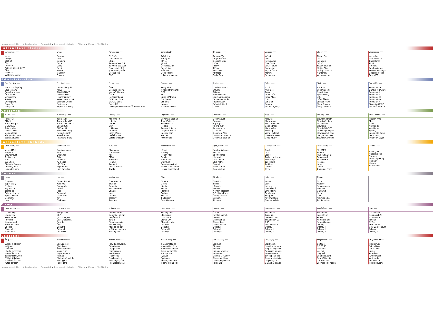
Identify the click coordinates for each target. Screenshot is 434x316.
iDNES (164, 61)
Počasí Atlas (10, 128)
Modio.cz (9, 73)
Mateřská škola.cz (13, 260)
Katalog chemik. (220, 215)
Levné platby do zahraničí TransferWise (127, 106)
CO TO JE (321, 246)
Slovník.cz (321, 126)
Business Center (64, 102)
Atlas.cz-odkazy (116, 227)
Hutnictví (9, 220)
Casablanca (374, 61)
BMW (111, 157)
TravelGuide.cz (168, 121)
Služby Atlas (322, 68)
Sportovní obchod (221, 150)
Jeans (268, 155)
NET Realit (166, 159)
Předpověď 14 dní (13, 135)
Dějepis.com (114, 246)
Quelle (268, 150)
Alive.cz (60, 256)
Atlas (7, 63)
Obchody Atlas (11, 167)
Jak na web (374, 249)
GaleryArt (321, 191)
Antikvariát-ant (271, 198)
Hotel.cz (164, 126)
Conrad (216, 164)
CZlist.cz (217, 131)
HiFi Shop (61, 164)
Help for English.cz (273, 249)
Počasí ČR (10, 119)
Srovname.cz (11, 155)
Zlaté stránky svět (117, 70)
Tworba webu (375, 256)
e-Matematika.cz (168, 244)
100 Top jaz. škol (272, 256)
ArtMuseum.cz (323, 186)
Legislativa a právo (221, 97)
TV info (216, 68)
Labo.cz (216, 217)
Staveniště (270, 213)
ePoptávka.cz (375, 224)
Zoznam (60, 75)
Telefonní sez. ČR (117, 63)
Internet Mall (10, 150)
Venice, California (377, 133)
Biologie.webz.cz (221, 251)
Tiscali (216, 184)
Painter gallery (323, 200)
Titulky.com (166, 198)
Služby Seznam (324, 66)
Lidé (267, 58)
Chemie (8, 227)
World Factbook (272, 133)
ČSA (111, 126)
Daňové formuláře (377, 90)
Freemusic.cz (115, 181)
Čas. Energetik (63, 217)
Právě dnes (166, 56)
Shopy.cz (9, 152)
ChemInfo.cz (218, 222)
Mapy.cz (268, 119)
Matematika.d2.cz (169, 246)
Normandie (374, 126)
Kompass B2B (375, 215)
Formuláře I (374, 92)
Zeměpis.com (115, 251)
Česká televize (219, 61)
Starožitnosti (374, 166)
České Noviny (167, 66)
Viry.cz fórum (271, 70)
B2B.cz (372, 222)
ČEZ (59, 224)
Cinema (164, 181)
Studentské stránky (65, 258)
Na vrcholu (322, 73)
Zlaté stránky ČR (116, 68)
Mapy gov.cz (270, 121)
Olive (267, 169)
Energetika (10, 215)
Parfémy (269, 164)
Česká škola (322, 92)
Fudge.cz (9, 181)
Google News (167, 73)
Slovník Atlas (323, 123)
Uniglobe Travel (168, 131)
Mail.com (61, 73)
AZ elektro (61, 162)
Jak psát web (375, 246)
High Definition (64, 169)
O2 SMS (112, 56)
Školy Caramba (324, 106)
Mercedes (113, 159)
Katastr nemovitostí (65, 99)
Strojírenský (114, 217)
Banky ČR (113, 104)
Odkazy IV (165, 231)
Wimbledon (374, 128)
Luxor (319, 164)
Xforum (268, 73)
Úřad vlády (10, 94)
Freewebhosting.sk (378, 70)
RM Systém (166, 99)
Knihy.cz (269, 186)
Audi (111, 155)
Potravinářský (115, 224)
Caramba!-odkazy (117, 215)
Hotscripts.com (376, 263)
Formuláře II (374, 94)
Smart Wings (115, 133)
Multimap (269, 131)
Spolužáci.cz (62, 244)
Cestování (46, 44)
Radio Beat (218, 75)
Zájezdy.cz (218, 123)
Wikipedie (321, 249)
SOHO (320, 63)
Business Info (63, 104)
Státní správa (11, 90)
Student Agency (272, 106)
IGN (58, 198)
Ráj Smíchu (10, 188)
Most (371, 121)
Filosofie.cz (114, 256)
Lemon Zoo (10, 200)
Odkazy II (61, 229)
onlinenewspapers (169, 75)
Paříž (371, 123)
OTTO (267, 152)
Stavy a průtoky (12, 138)
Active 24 (373, 56)
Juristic (216, 106)
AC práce (269, 90)
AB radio (217, 73)
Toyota (112, 169)
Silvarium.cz (322, 213)
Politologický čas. (117, 260)
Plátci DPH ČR (63, 92)
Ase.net (164, 135)
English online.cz (273, 253)
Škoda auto (114, 150)
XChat (268, 56)
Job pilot (269, 102)
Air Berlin (113, 131)
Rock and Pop (115, 188)
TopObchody (10, 157)
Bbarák (112, 191)
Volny (59, 66)
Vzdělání (101, 44)
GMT (319, 58)
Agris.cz (320, 217)
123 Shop (9, 162)
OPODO (112, 123)
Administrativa (30, 44)
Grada (320, 167)
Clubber (112, 195)
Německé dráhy (64, 133)
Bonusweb (62, 186)
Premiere (165, 191)
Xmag (111, 193)
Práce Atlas (270, 97)
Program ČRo (219, 58)
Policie (8, 99)
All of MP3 (321, 150)
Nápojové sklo (375, 154)
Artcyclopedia (323, 198)
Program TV (218, 56)
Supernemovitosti (169, 164)
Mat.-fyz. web (167, 253)
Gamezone (62, 195)
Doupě (60, 188)
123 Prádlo (270, 162)
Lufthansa (113, 128)
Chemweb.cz (219, 220)
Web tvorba (374, 258)
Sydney (372, 131)
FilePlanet (61, 200)
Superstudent (323, 90)
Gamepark (61, 193)
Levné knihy (270, 191)
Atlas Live (217, 70)
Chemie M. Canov (221, 256)
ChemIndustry (219, 224)
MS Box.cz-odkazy (117, 229)
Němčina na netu (273, 246)
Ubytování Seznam (169, 119)
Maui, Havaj (374, 135)
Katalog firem (115, 231)
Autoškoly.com (11, 263)
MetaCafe (9, 198)
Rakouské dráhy (64, 138)
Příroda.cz (217, 263)
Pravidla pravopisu (325, 131)
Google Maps (271, 126)
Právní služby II (220, 104)
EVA (59, 157)
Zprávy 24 (165, 58)
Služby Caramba (324, 70)
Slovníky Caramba (325, 138)
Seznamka (270, 75)
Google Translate (325, 135)
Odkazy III (61, 231)
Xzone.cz (61, 184)
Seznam (8, 61)
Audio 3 (320, 152)
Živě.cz (372, 251)
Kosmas (320, 162)
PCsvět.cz (373, 253)
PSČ (111, 75)
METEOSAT (10, 126)
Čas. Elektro (166, 217)
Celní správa (10, 102)
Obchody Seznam (13, 164)
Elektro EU (166, 220)
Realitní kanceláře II (170, 169)
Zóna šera (321, 61)
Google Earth (271, 138)
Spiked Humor (11, 195)
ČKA (163, 92)
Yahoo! (60, 70)
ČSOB (112, 94)
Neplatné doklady (65, 106)
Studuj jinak (62, 260)
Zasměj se (9, 191)
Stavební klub (271, 217)
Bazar (319, 181)
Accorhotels (166, 138)
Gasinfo (60, 222)
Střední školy (323, 99)
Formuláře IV (375, 99)
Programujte (374, 244)
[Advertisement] (217, 21)
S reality (164, 152)
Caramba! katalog (273, 263)
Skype (112, 61)
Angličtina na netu (273, 251)
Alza (59, 152)
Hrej (59, 191)
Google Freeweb (376, 73)
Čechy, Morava (220, 195)
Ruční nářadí (219, 167)
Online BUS (62, 126)
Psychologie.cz (116, 258)
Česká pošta (114, 73)
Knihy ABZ (269, 195)
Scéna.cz (217, 188)
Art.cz (319, 193)
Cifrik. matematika (169, 251)
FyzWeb (164, 256)
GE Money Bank (116, 99)
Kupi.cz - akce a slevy (15, 68)
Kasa (7, 159)
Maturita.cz (62, 251)
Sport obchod (219, 155)
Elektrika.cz (166, 215)
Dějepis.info (114, 249)
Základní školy (323, 102)
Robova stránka (272, 200)
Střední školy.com (13, 251)
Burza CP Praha (168, 97)
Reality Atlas (166, 155)
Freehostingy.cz (376, 68)
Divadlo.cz (218, 181)
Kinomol (165, 188)
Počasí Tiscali (11, 131)
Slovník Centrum (324, 121)
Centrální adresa (12, 92)
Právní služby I (219, 102)
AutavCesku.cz (116, 167)
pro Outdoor (218, 159)
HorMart (373, 66)
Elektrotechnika (12, 224)
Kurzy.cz (165, 104)
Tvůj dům (269, 215)
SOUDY (216, 90)
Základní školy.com (13, 256)
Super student (63, 253)
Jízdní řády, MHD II (65, 123)
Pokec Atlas (270, 61)
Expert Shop (62, 167)
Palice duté (62, 263)
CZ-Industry (10, 213)
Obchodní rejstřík (64, 87)
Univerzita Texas (272, 135)
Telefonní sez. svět (117, 66)
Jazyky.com (270, 244)
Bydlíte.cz (165, 162)
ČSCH (216, 213)
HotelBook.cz (167, 123)
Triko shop (270, 159)
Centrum (9, 65)
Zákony (216, 92)
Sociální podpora (377, 106)
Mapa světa (270, 128)
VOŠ (319, 97)
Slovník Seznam (324, 119)
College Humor (12, 193)
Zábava (81, 44)
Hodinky (373, 161)
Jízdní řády (62, 119)
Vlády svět (9, 106)
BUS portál (62, 128)
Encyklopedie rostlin (326, 263)
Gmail (59, 68)
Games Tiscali (63, 181)
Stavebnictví (10, 229)
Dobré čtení (270, 188)
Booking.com (167, 133)
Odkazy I (61, 227)
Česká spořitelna (116, 90)
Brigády (268, 104)
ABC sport (217, 152)
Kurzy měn (166, 87)
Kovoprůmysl (11, 222)
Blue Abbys (218, 162)
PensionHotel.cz (168, 128)
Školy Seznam (323, 104)
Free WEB (373, 75)
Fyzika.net (165, 258)
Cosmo (268, 167)
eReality (165, 150)
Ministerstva (10, 97)
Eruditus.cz (270, 193)
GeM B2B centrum (377, 227)
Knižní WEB (322, 159)
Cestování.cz (219, 119)
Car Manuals (323, 260)
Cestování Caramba (222, 135)
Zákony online (219, 94)
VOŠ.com (9, 249)
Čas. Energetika (64, 220)
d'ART (320, 195)
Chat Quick (270, 63)
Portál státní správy (13, 87)
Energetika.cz (63, 213)
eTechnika (61, 159)
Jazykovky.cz (271, 260)
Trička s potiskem (273, 157)
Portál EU (9, 104)
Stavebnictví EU (272, 220)
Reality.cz (165, 157)
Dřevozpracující (116, 222)
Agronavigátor (323, 220)
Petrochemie (10, 217)
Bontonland (322, 157)
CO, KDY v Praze (221, 193)
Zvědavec (165, 70)
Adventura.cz (219, 128)
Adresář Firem (115, 213)
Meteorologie (11, 133)
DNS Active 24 (375, 58)
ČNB (111, 87)
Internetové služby (10, 44)
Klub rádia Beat (324, 155)
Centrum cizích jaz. (273, 258)
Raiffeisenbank (116, 97)
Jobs (267, 99)
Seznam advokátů (221, 99)
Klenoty (372, 163)
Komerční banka (116, 92)
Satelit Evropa (11, 123)
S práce (268, 87)
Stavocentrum (271, 224)
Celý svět (321, 253)
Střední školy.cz (12, 253)
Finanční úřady (64, 97)
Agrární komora (324, 222)
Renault (112, 162)
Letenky (112, 121)
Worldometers (323, 75)
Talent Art (321, 188)
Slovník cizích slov (325, 133)
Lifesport (217, 157)
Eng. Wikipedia (324, 258)
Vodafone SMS (116, 58)
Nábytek (373, 156)
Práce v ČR (270, 94)
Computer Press (324, 169)
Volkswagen (114, 152)
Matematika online (169, 249)
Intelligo (372, 220)
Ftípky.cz (9, 186)
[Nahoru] (419, 237)
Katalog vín (374, 151)
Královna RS (115, 119)
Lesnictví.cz (322, 215)
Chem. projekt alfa (221, 260)
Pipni (371, 63)
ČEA (59, 215)
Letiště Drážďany (116, 138)
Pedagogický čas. (117, 263)
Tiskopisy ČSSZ (376, 104)
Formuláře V (374, 102)
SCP (163, 94)
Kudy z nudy (218, 126)
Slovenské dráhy (64, 131)
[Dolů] (419, 49)
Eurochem (217, 253)
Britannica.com (324, 256)
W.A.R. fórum (271, 66)
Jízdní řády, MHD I (65, 121)
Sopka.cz (217, 121)
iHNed (164, 63)
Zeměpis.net (114, 253)
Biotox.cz (217, 249)
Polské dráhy (63, 135)
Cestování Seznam (221, 138)
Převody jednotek (169, 260)
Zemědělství (10, 231)
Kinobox (165, 186)
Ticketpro (217, 200)
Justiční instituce (220, 87)
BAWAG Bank (115, 102)
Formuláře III (375, 97)
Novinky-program (221, 191)
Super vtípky (10, 184)
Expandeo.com (12, 169)
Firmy (91, 44)
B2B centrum (375, 217)
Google (8, 58)
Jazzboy (112, 198)
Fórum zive (270, 68)
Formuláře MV (375, 87)
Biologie (217, 246)
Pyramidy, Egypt (376, 138)
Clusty (8, 70)
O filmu (164, 184)
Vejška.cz (9, 246)
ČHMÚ (8, 121)
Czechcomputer (64, 150)
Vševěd (320, 251)
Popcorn (113, 200)
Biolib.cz (217, 244)
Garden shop (219, 169)
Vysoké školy (323, 94)
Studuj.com (62, 246)
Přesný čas (322, 56)
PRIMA (216, 66)
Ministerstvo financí (170, 90)
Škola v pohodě (64, 249)
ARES (59, 90)
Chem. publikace (221, 258)
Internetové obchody (64, 44)
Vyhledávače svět (13, 75)
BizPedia (165, 102)
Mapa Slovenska (272, 123)
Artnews (320, 184)
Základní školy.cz (12, 258)
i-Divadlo (217, 186)
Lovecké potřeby (376, 158)
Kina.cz (164, 195)
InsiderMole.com (168, 106)
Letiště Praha (115, 135)
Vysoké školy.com (13, 244)
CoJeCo (321, 244)
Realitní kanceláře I (170, 167)
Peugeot (113, 164)
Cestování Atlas (220, 133)
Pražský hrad (375, 119)
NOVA (216, 63)
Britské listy (166, 68)
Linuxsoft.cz (374, 260)
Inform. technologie (170, 263)
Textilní (112, 220)
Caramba (113, 186)
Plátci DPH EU (63, 94)
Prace (267, 92)
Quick (59, 63)
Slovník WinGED (324, 128)
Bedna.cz (165, 193)
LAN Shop (61, 155)
